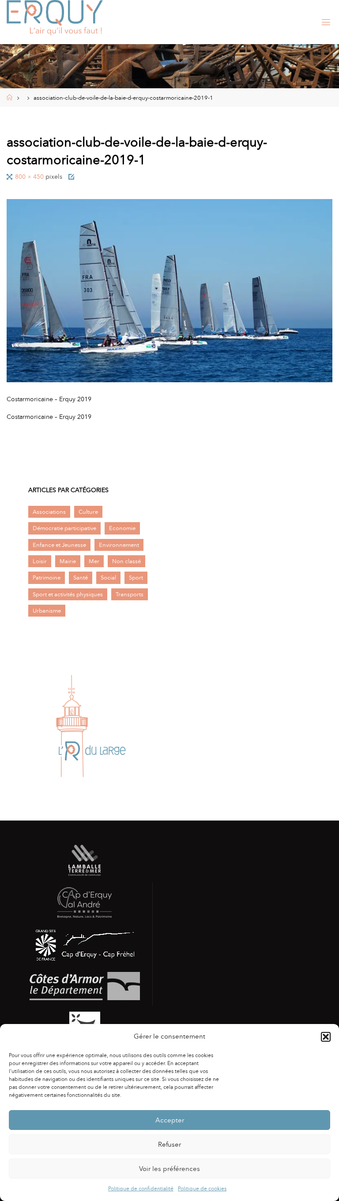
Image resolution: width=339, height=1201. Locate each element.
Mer (94, 561)
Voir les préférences (169, 1169)
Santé (80, 577)
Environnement (119, 545)
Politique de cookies (202, 1189)
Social (108, 577)
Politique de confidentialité (140, 1189)
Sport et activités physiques (68, 594)
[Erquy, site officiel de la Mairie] (55, 17)
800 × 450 (30, 177)
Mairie (68, 561)
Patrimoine (46, 577)
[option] (91, 726)
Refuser (169, 1144)
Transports (129, 594)
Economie (122, 528)
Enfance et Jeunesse (59, 545)
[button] (325, 1036)
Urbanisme (47, 610)
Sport (136, 577)
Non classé (126, 561)
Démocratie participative (64, 528)
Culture (88, 511)
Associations (49, 511)
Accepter (169, 1120)
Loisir (40, 561)
